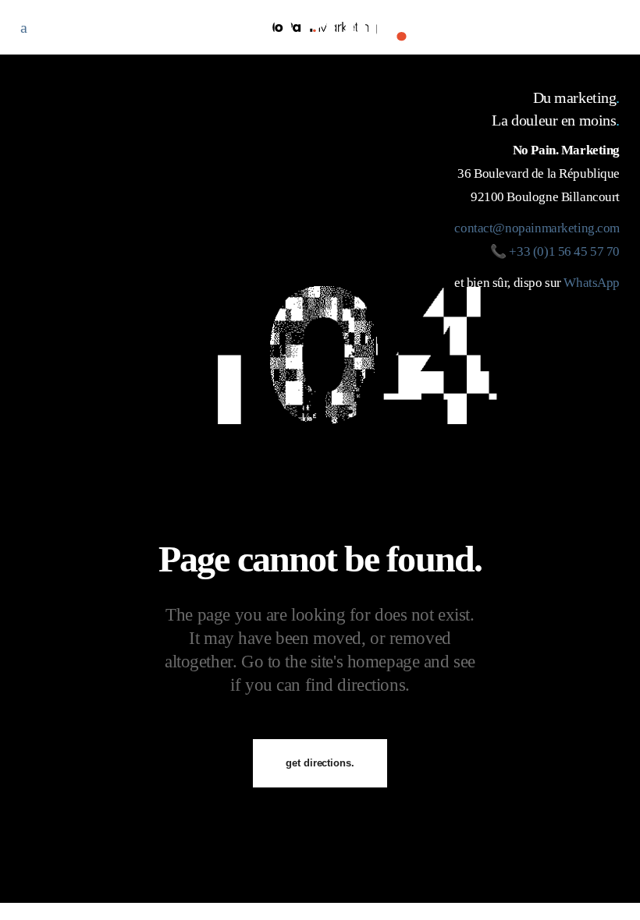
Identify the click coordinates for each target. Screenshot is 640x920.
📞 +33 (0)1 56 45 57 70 (555, 251)
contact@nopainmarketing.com (537, 228)
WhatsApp (592, 282)
